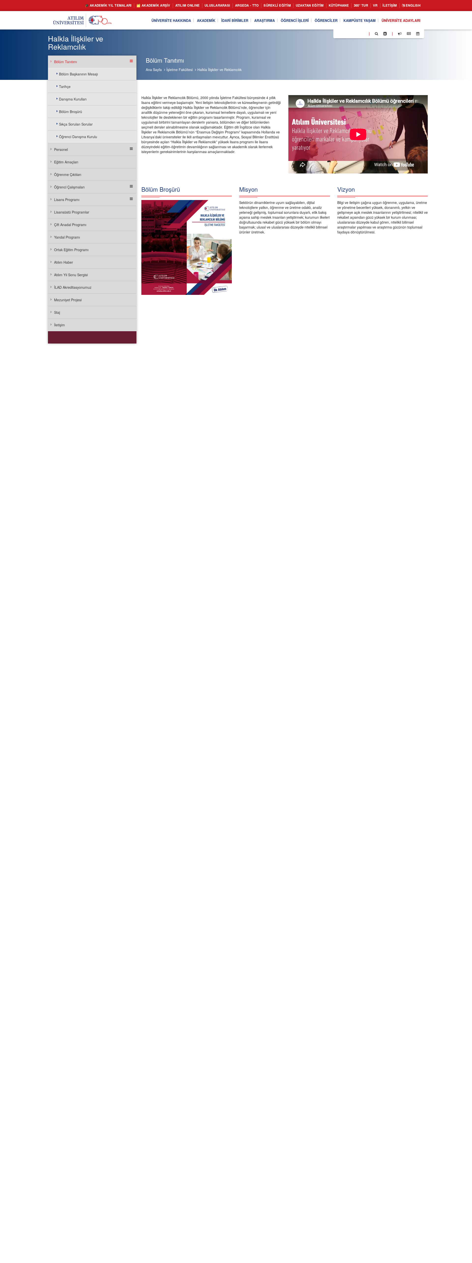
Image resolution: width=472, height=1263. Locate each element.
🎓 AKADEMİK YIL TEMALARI (108, 5)
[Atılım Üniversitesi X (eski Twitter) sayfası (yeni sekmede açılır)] (344, 34)
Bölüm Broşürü (70, 111)
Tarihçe (65, 86)
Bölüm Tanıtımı (65, 61)
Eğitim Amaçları (66, 161)
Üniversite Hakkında (171, 20)
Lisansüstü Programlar (71, 212)
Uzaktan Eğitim (310, 5)
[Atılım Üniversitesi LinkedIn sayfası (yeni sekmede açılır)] (350, 33)
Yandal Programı (67, 237)
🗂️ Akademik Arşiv (153, 5)
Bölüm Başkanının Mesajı (78, 74)
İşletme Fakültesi (179, 69)
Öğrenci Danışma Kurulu (78, 136)
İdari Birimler (234, 20)
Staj (57, 312)
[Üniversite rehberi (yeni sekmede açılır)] (385, 33)
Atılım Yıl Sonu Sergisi (71, 274)
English (412, 5)
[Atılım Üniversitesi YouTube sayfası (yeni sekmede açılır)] (363, 33)
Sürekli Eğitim (277, 5)
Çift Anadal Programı (70, 224)
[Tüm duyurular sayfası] (400, 33)
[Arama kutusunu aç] (376, 33)
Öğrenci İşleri (295, 20)
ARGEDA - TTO (247, 5)
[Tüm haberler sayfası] (408, 33)
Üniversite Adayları (401, 20)
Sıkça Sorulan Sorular (76, 124)
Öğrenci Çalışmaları (69, 187)
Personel (61, 149)
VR (375, 5)
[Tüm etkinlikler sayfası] (418, 33)
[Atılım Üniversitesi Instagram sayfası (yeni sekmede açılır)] (357, 33)
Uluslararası (217, 5)
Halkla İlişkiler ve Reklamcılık (219, 69)
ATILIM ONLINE (187, 5)
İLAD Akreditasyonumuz (72, 287)
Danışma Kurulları (73, 99)
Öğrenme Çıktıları (67, 174)
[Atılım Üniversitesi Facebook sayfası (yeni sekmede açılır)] (338, 33)
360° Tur (361, 5)
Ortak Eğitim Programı (71, 249)
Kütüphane (339, 5)
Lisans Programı (66, 199)
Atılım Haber (63, 262)
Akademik (206, 20)
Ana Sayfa (154, 69)
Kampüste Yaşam (359, 20)
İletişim (390, 5)
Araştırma (264, 20)
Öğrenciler (326, 20)
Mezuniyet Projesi (68, 299)
